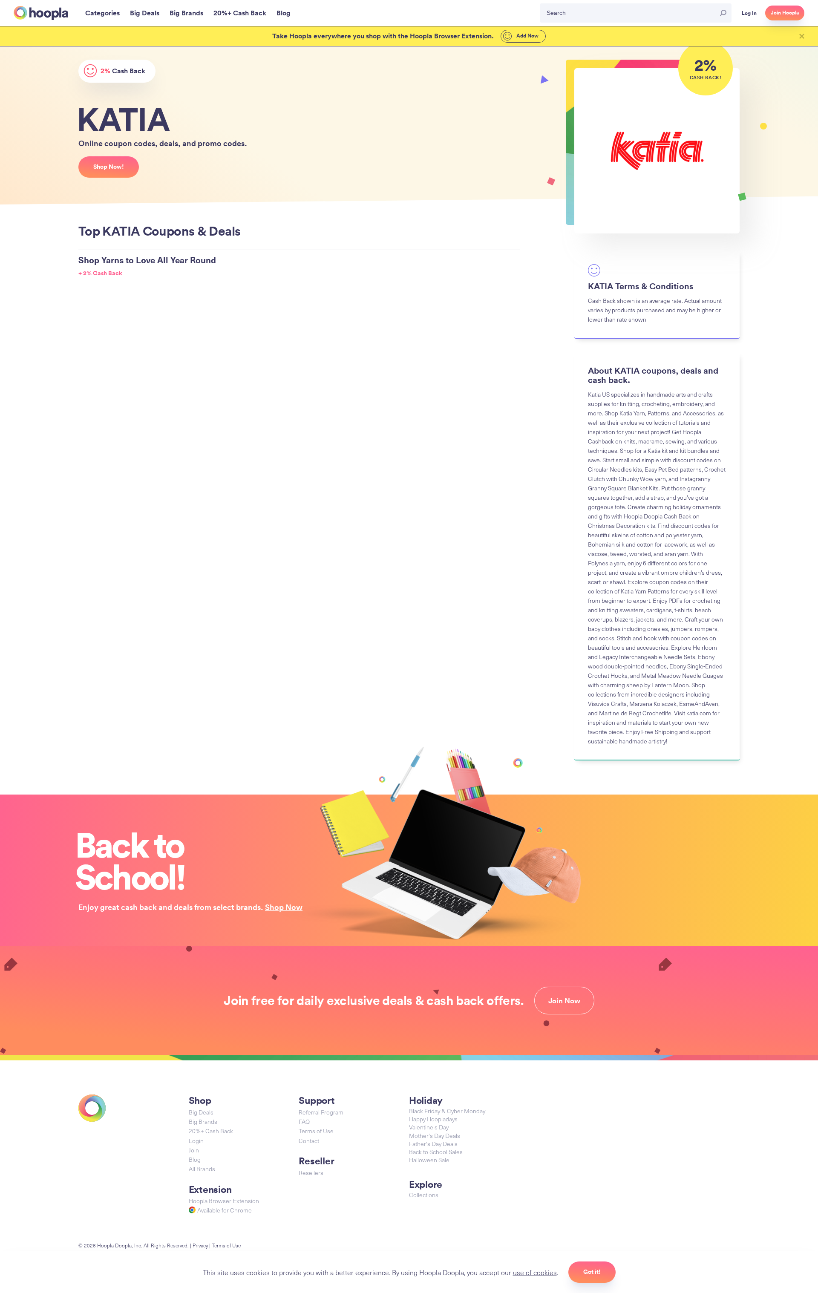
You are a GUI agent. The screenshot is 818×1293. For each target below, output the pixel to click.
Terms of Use (316, 1130)
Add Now (527, 36)
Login (196, 1140)
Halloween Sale (429, 1160)
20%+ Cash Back (211, 1130)
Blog (195, 1159)
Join (194, 1150)
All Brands (202, 1168)
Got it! (592, 1271)
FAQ (304, 1121)
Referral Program (321, 1112)
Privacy (200, 1245)
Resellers (311, 1172)
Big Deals (201, 1112)
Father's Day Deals (433, 1144)
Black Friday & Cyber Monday (447, 1111)
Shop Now (283, 907)
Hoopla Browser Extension (224, 1200)
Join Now (564, 1000)
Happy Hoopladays (433, 1119)
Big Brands (203, 1121)
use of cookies (535, 1272)
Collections (423, 1195)
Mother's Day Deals (434, 1136)
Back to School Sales (436, 1152)
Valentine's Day (429, 1127)
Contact (309, 1140)
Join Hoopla (785, 13)
